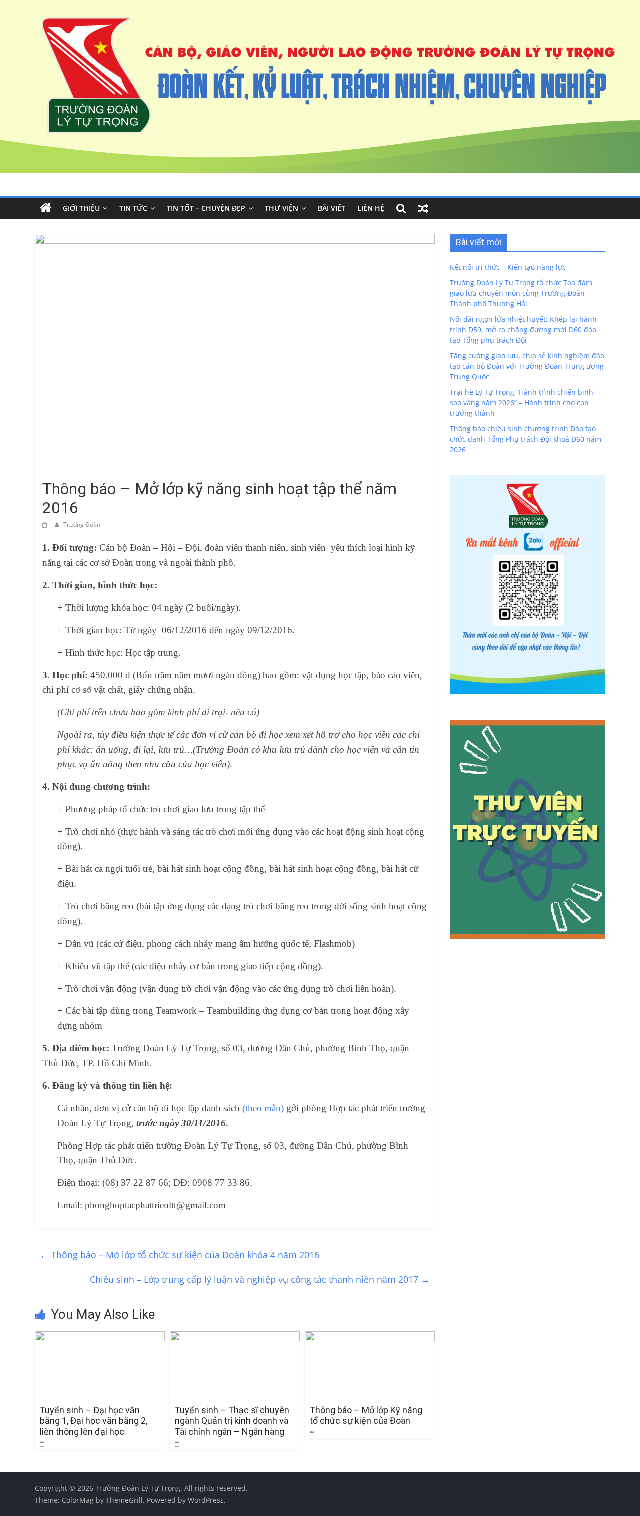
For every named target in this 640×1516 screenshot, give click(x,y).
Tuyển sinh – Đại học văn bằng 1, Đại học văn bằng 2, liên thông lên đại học (94, 1421)
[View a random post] (423, 208)
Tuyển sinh (63, 470)
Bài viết (332, 208)
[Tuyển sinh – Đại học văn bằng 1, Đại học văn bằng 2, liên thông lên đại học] (100, 1337)
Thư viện (281, 208)
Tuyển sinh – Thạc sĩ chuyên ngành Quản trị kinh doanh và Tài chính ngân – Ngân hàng (232, 1421)
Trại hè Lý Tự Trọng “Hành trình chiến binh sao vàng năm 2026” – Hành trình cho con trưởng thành (522, 402)
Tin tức (134, 208)
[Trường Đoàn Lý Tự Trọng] (46, 208)
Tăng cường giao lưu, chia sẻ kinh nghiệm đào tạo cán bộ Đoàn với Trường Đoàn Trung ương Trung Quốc (527, 366)
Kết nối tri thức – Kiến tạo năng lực (508, 267)
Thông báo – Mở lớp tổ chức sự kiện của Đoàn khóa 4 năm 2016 (180, 1255)
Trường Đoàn (82, 524)
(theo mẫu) (263, 1108)
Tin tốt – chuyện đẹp (206, 208)
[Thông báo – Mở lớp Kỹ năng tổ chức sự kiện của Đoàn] (370, 1337)
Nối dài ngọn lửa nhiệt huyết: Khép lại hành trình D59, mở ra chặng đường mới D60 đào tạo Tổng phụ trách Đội (523, 329)
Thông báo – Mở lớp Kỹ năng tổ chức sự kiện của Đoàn (366, 1415)
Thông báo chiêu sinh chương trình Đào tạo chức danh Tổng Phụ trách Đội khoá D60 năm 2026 (526, 439)
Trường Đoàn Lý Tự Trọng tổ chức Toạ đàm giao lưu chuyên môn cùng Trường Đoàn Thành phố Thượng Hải (521, 293)
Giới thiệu (81, 208)
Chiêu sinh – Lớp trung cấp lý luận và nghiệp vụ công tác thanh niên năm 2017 (260, 1279)
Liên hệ (371, 208)
